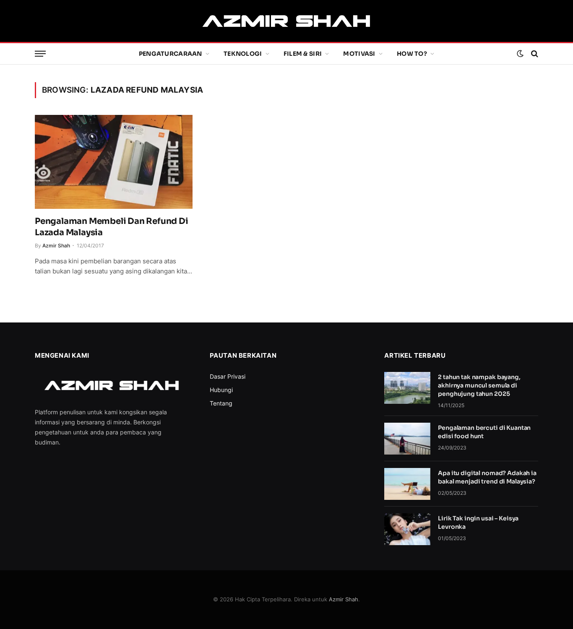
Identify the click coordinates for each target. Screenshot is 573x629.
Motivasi (359, 53)
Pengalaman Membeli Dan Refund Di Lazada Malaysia (111, 227)
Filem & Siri (303, 53)
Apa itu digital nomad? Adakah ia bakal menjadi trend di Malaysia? (487, 477)
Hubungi (221, 389)
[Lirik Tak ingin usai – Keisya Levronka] (407, 529)
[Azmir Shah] (286, 21)
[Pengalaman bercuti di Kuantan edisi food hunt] (407, 439)
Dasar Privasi (227, 376)
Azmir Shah (56, 245)
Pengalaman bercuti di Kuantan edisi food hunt (484, 432)
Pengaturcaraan (170, 53)
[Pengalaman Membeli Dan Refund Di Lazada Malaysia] (114, 162)
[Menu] (40, 53)
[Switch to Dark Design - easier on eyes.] (520, 53)
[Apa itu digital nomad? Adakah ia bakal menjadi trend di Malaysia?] (407, 484)
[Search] (533, 53)
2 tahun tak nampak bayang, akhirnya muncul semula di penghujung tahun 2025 (479, 385)
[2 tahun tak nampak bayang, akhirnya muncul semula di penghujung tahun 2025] (407, 388)
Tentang (221, 403)
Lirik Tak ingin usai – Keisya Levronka (478, 522)
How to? (412, 53)
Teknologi (243, 53)
